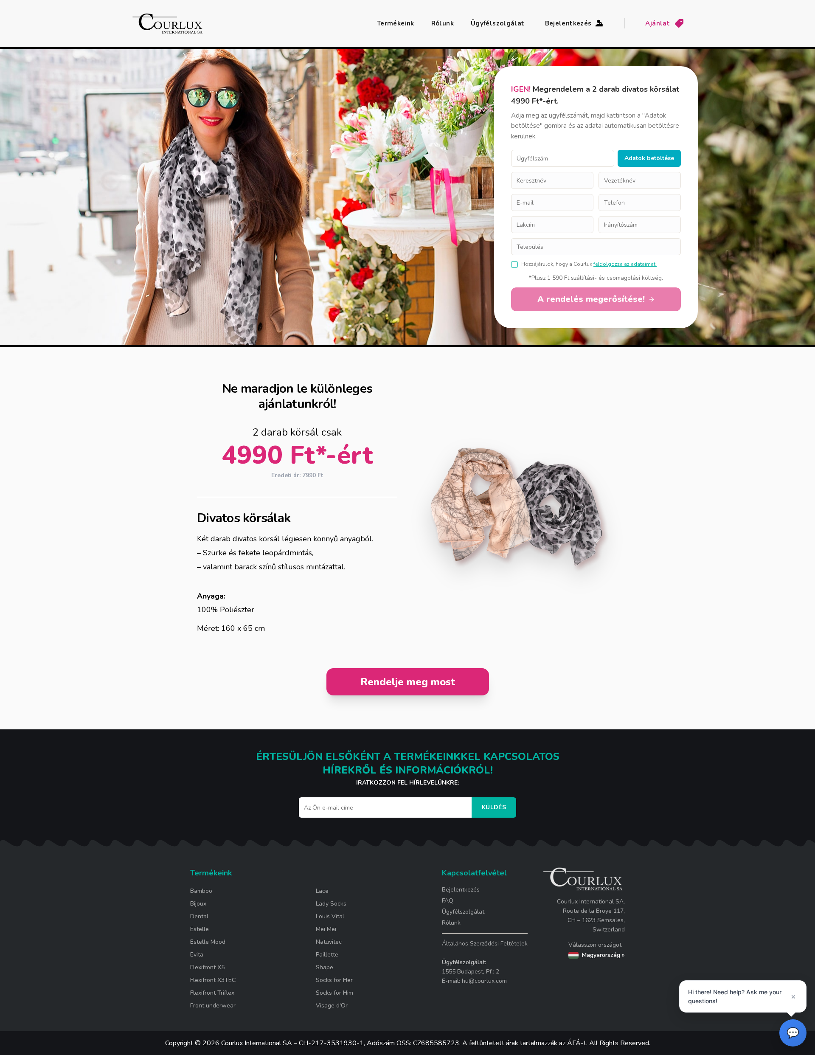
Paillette (327, 955)
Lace (322, 891)
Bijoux (198, 904)
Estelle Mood (207, 942)
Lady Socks (331, 904)
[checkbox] (514, 264)
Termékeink (395, 23)
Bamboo (201, 891)
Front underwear (213, 1006)
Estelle (199, 929)
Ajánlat (657, 23)
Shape (324, 967)
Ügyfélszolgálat (498, 23)
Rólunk (442, 23)
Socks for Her (334, 980)
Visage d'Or (332, 1006)
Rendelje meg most (407, 682)
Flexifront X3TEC (213, 980)
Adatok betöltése (649, 158)
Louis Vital (330, 916)
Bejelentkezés (568, 23)
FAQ (447, 901)
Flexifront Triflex (212, 993)
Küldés (494, 807)
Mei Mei (326, 929)
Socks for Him (334, 993)
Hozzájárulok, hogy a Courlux (556, 264)
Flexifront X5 (207, 967)
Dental (199, 916)
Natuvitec (329, 942)
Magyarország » (603, 955)
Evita (196, 955)
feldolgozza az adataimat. (625, 264)
